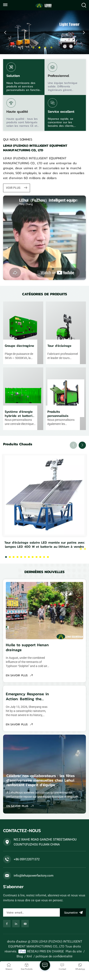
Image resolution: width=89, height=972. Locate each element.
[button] (33, 47)
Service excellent (61, 112)
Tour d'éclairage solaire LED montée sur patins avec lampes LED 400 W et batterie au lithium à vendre (44, 544)
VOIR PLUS (13, 187)
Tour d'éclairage (59, 346)
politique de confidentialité (54, 956)
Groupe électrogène (19, 346)
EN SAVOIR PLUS (17, 675)
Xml (29, 956)
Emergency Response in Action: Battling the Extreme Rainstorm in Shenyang (27, 696)
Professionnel (58, 76)
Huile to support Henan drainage (27, 647)
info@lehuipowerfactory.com (33, 875)
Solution (13, 76)
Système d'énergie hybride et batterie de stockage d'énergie (19, 413)
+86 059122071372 (27, 859)
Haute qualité (17, 112)
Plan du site (74, 951)
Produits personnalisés (58, 413)
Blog (20, 956)
